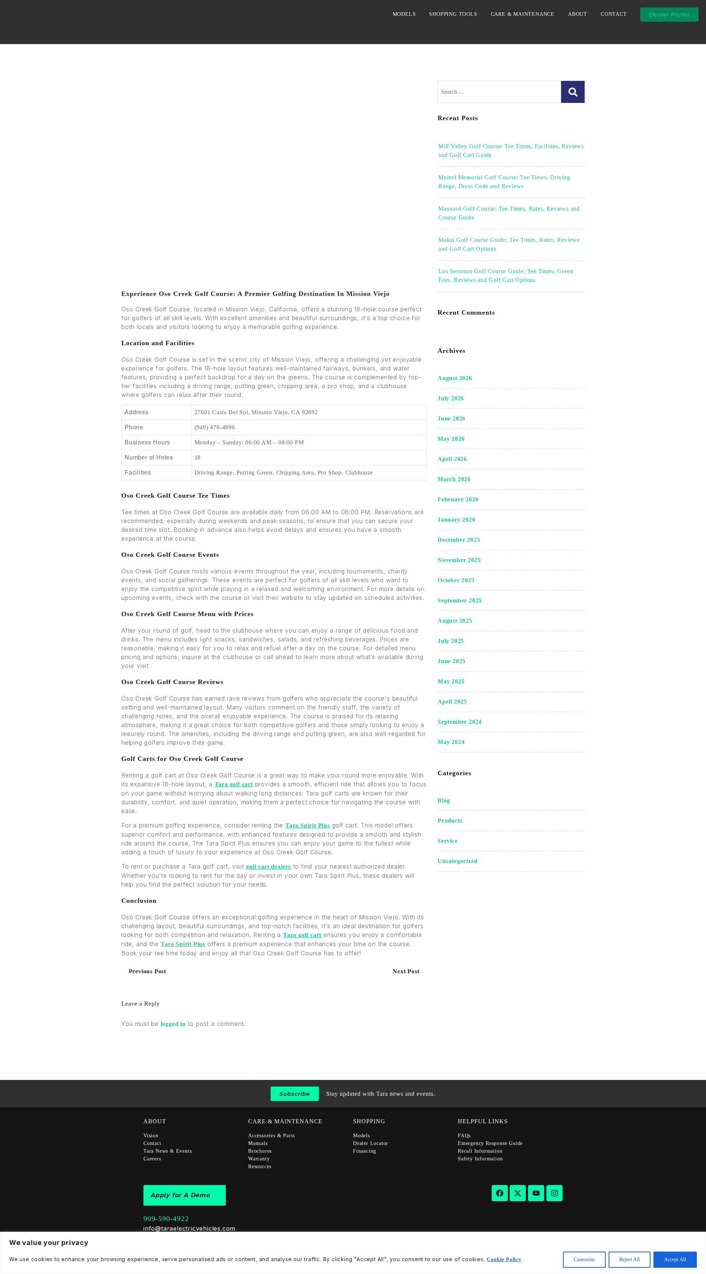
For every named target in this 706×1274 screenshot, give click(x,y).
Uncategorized (457, 861)
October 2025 (456, 580)
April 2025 (452, 701)
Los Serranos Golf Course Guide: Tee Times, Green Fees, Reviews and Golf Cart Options (505, 275)
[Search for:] (499, 92)
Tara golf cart (234, 784)
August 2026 (455, 378)
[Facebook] (500, 1193)
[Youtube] (536, 1193)
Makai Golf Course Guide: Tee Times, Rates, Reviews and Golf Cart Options (509, 244)
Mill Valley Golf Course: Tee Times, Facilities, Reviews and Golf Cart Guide (511, 150)
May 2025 (451, 681)
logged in (173, 1024)
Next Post (407, 971)
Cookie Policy (504, 1259)
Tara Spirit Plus (307, 825)
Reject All (629, 1259)
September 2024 (460, 722)
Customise (584, 1259)
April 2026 (452, 459)
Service (448, 841)
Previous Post (146, 971)
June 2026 (452, 418)
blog (444, 800)
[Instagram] (554, 1193)
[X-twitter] (518, 1193)
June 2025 (452, 661)
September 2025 (460, 600)
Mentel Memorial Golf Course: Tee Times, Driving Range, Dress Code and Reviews (504, 181)
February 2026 (458, 499)
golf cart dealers (268, 866)
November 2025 (459, 560)
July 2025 (451, 641)
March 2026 (454, 479)
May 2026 (451, 439)
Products (450, 820)
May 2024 (451, 742)
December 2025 (459, 540)
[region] (353, 1253)
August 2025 (455, 621)
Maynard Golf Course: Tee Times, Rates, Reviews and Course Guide (509, 213)
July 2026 (451, 398)
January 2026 (456, 519)
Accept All (675, 1259)
